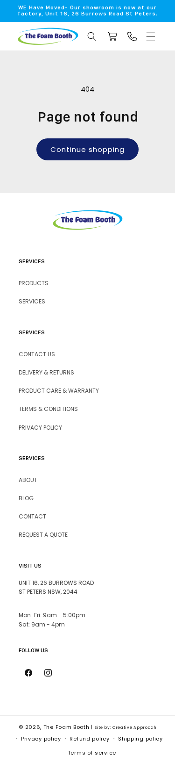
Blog (26, 498)
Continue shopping (87, 149)
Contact (32, 516)
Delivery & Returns (46, 372)
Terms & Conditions (48, 409)
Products (34, 283)
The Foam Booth (66, 727)
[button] (150, 36)
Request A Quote (43, 535)
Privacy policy (41, 738)
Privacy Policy (40, 428)
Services (32, 301)
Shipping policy (140, 738)
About (28, 480)
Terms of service (92, 752)
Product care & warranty (59, 391)
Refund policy (89, 738)
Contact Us (37, 354)
